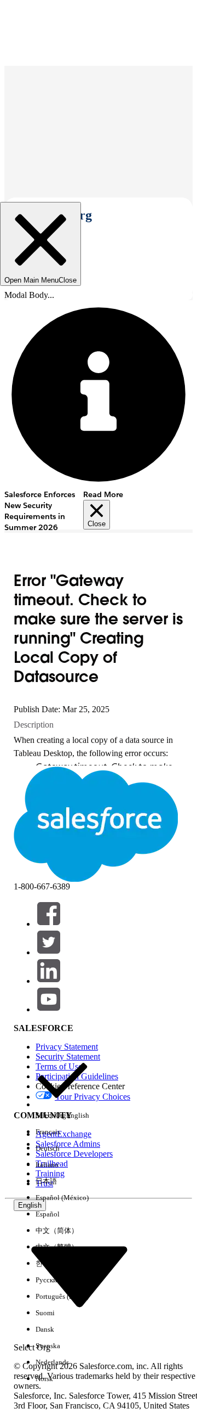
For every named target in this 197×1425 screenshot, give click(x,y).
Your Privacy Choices (92, 1096)
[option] (62, 1089)
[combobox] (79, 1276)
